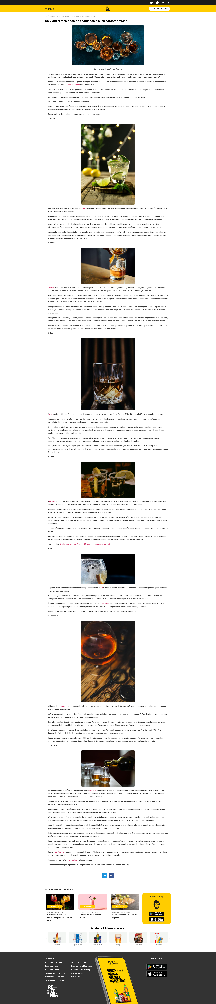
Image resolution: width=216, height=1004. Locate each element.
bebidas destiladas (72, 85)
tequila (52, 501)
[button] (104, 875)
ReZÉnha (48, 16)
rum (50, 414)
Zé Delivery (59, 852)
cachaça (92, 790)
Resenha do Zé (77, 973)
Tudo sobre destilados (54, 966)
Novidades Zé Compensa (55, 973)
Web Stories (76, 977)
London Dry (104, 603)
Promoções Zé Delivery (80, 970)
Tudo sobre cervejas (53, 962)
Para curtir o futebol (79, 962)
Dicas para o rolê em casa (81, 966)
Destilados (69, 889)
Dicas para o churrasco (54, 980)
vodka (84, 208)
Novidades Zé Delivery (54, 977)
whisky (52, 288)
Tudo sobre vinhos (52, 970)
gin (101, 588)
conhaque (62, 706)
